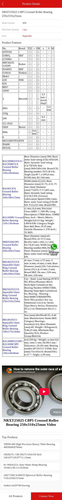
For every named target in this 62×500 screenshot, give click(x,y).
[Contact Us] (54, 250)
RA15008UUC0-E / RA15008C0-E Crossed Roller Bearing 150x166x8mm (13, 167)
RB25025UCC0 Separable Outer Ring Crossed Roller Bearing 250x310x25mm (11, 295)
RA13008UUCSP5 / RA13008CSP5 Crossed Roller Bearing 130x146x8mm (13, 347)
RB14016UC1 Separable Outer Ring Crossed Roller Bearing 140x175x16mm (11, 325)
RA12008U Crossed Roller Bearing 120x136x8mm (13, 220)
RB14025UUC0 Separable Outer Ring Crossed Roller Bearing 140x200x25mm (11, 267)
